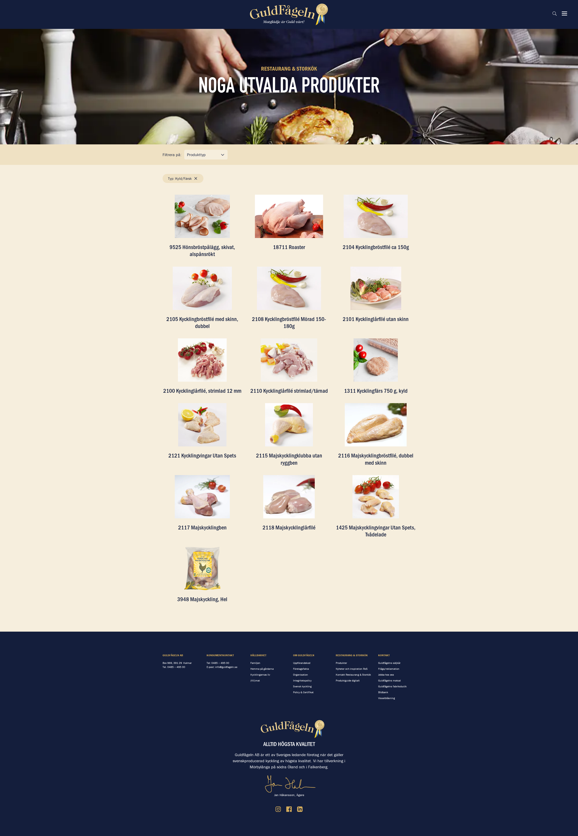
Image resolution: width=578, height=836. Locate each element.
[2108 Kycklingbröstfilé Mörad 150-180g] (289, 288)
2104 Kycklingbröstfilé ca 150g (376, 246)
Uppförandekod (301, 663)
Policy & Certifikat (303, 692)
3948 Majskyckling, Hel (202, 599)
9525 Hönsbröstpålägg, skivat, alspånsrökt (202, 250)
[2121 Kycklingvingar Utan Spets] (202, 424)
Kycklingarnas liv (260, 674)
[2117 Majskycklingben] (202, 496)
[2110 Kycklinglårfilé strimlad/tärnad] (289, 360)
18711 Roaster (289, 246)
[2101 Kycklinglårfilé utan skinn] (375, 288)
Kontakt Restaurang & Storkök (353, 674)
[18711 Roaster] (289, 216)
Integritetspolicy (302, 680)
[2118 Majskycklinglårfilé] (289, 496)
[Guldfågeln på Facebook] (289, 809)
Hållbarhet (258, 655)
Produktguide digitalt (348, 680)
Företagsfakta (301, 668)
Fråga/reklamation (388, 668)
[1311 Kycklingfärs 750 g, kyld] (375, 360)
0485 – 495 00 (176, 667)
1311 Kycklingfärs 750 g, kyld (376, 390)
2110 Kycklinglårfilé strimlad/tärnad (289, 390)
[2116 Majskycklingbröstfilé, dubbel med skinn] (375, 424)
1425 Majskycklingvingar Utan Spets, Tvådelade (375, 531)
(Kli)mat (255, 680)
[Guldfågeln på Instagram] (278, 809)
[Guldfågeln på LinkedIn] (300, 809)
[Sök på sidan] (554, 13)
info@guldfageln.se (226, 667)
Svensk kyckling (302, 686)
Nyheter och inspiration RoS (352, 668)
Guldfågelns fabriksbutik (392, 686)
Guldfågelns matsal (389, 680)
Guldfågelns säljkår (389, 663)
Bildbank (383, 692)
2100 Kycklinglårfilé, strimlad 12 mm (202, 390)
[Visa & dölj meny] (564, 13)
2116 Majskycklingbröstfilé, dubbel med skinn (375, 459)
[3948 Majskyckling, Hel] (202, 568)
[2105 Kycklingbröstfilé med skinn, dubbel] (202, 288)
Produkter (341, 663)
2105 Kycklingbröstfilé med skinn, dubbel (202, 322)
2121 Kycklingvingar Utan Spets (202, 455)
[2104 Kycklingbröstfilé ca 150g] (375, 216)
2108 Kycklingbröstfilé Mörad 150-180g (289, 322)
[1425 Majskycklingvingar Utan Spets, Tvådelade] (375, 496)
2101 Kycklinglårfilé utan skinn (376, 318)
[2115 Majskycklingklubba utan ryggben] (289, 424)
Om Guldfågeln (303, 655)
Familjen (255, 663)
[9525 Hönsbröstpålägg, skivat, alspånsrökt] (202, 216)
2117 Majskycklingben (202, 527)
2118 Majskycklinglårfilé (289, 527)
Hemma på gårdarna (262, 668)
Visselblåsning (386, 698)
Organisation (300, 674)
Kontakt (384, 655)
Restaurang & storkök (352, 655)
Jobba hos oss (386, 674)
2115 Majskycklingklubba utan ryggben (289, 459)
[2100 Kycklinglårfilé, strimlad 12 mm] (202, 360)
